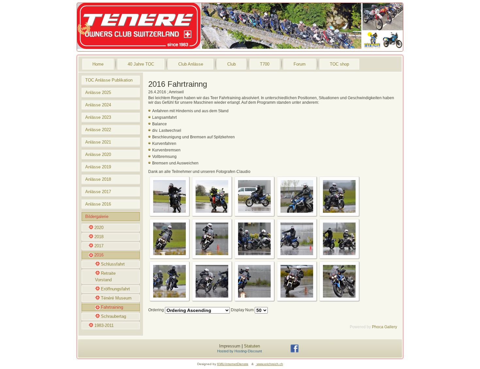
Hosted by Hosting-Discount (239, 351)
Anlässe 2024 (98, 104)
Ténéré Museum (116, 298)
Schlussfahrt (113, 264)
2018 (99, 236)
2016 (99, 255)
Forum (300, 64)
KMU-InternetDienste (232, 364)
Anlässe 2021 (98, 142)
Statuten (252, 346)
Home (98, 64)
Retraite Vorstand (105, 276)
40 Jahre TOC (141, 64)
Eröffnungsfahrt (115, 288)
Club (231, 64)
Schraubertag (113, 316)
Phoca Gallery (384, 327)
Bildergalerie (96, 216)
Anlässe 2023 (98, 117)
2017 (99, 245)
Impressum (229, 346)
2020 (99, 227)
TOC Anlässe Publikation (109, 80)
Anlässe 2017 (98, 191)
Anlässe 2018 (98, 179)
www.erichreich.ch (269, 364)
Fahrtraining (112, 307)
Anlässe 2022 (98, 129)
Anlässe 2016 (98, 204)
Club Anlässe (190, 64)
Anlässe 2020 (98, 154)
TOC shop (339, 64)
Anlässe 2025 (98, 92)
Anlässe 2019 (98, 166)
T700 (264, 64)
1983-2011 (104, 325)
